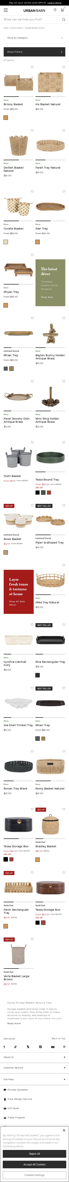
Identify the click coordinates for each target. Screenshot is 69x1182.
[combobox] (34, 38)
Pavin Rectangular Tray (16, 911)
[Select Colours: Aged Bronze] (6, 369)
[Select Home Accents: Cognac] (49, 493)
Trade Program (16, 1117)
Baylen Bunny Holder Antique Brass (50, 357)
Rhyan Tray (11, 292)
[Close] (64, 1130)
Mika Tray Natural (47, 602)
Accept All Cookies (34, 1164)
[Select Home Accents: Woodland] (43, 493)
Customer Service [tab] (13, 1067)
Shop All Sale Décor (17, 603)
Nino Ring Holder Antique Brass (47, 420)
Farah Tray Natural (48, 167)
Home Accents (17, 28)
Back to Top (58, 1038)
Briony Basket (13, 104)
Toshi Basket (12, 476)
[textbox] (34, 36)
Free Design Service (20, 1099)
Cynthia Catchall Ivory (15, 663)
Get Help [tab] (9, 1079)
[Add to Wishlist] (32, 68)
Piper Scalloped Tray (50, 542)
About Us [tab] (8, 1057)
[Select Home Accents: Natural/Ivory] (6, 242)
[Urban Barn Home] (35, 10)
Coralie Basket (14, 228)
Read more (14, 1023)
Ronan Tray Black (15, 788)
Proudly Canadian (18, 1089)
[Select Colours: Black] (38, 675)
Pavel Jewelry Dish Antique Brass (17, 420)
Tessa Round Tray (47, 479)
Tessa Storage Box (16, 846)
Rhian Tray (11, 355)
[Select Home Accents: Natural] (6, 118)
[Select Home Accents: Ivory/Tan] (6, 552)
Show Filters (14, 52)
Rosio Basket (12, 539)
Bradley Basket (46, 846)
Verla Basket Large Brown (16, 978)
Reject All (34, 1153)
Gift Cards (13, 1108)
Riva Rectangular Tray (50, 662)
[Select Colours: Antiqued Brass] (11, 369)
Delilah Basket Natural (14, 169)
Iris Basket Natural (48, 104)
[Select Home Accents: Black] (38, 493)
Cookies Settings (34, 1174)
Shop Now (47, 297)
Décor (6, 28)
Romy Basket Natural (50, 788)
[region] (34, 1154)
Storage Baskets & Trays (35, 28)
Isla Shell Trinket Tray (18, 725)
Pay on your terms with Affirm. (35, 2)
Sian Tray (42, 228)
